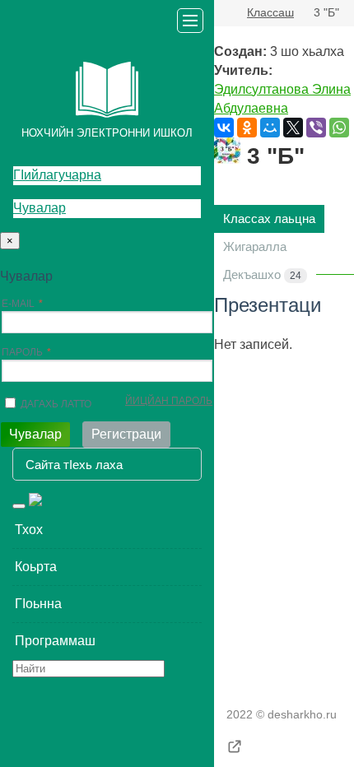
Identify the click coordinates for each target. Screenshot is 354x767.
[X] (293, 127)
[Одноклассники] (247, 127)
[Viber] (316, 127)
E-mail (18, 303)
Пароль (22, 352)
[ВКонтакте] (224, 127)
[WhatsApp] (339, 127)
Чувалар (39, 208)
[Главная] (220, 13)
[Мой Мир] (270, 127)
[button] (107, 530)
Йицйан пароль (168, 401)
